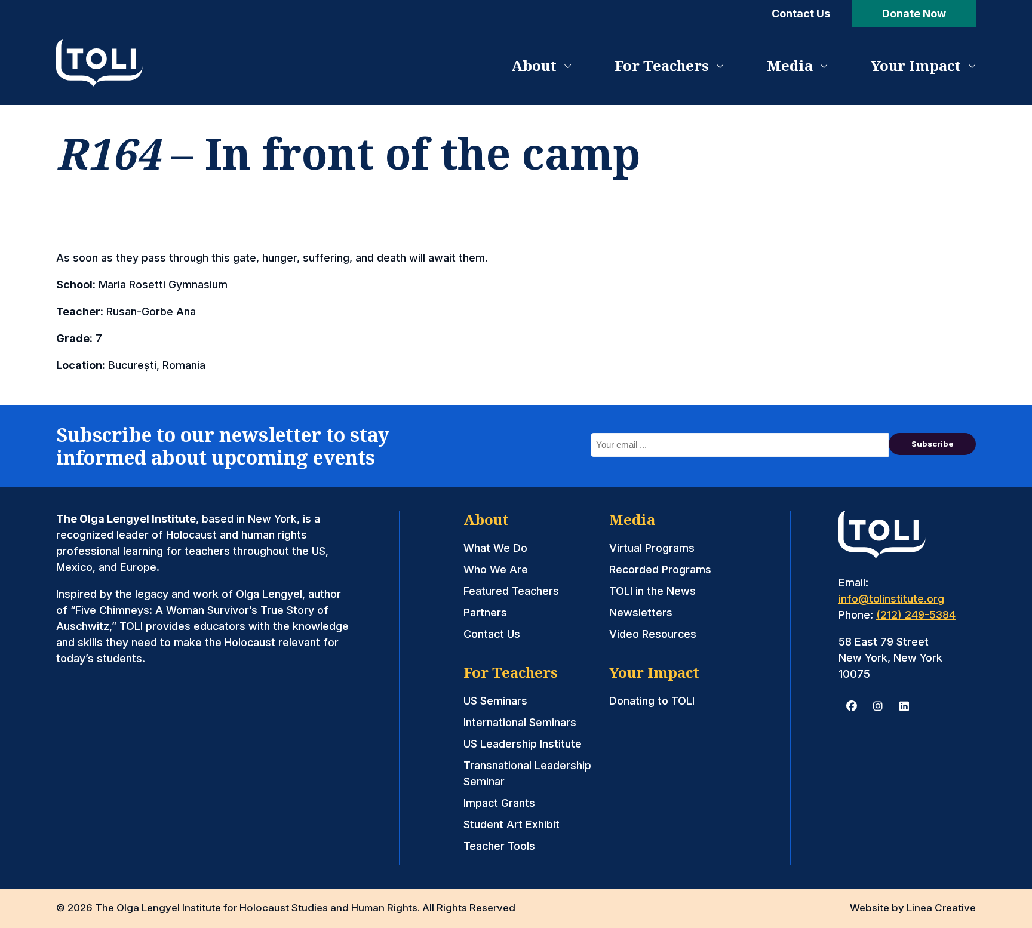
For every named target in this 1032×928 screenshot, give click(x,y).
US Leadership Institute (522, 744)
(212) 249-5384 (916, 615)
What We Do (495, 548)
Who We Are (495, 569)
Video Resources (652, 634)
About (534, 65)
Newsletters (640, 612)
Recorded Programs (660, 569)
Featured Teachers (511, 591)
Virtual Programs (652, 548)
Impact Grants (499, 803)
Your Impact (916, 65)
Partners (485, 612)
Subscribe (932, 443)
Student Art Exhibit (511, 824)
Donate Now (914, 13)
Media (790, 65)
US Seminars (495, 701)
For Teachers (662, 65)
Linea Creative (941, 908)
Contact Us (801, 13)
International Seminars (519, 722)
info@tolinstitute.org (891, 598)
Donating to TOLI (652, 701)
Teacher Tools (499, 846)
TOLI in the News (652, 591)
